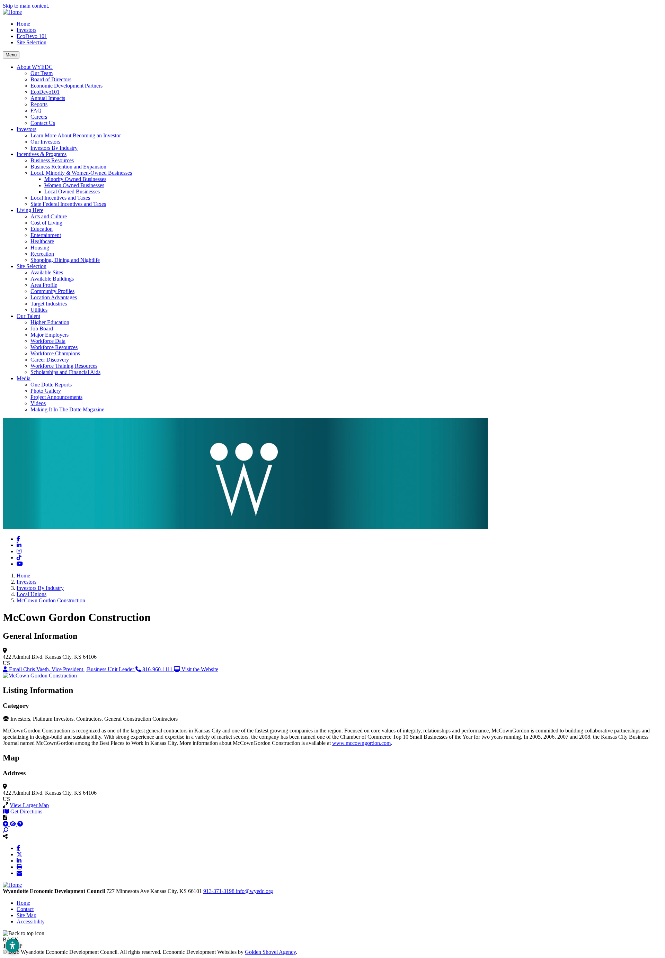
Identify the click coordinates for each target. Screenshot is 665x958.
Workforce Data (47, 341)
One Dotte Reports (51, 384)
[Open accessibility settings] (12, 945)
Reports (38, 104)
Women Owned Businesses (74, 185)
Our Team (41, 73)
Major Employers (49, 335)
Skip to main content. (26, 6)
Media (23, 378)
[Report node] (5, 817)
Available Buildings (52, 279)
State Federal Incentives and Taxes (68, 204)
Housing (39, 247)
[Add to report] (6, 824)
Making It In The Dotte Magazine (67, 409)
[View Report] (13, 824)
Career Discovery (49, 360)
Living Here (30, 210)
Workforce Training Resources (63, 366)
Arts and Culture (48, 216)
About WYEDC (35, 67)
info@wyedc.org (254, 891)
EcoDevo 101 (32, 36)
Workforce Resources (54, 347)
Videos (38, 403)
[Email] (19, 873)
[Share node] (5, 836)
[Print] (19, 866)
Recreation (42, 254)
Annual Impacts (47, 98)
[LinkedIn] (19, 860)
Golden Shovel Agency (270, 952)
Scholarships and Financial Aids (65, 372)
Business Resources (52, 160)
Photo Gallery (45, 391)
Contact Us (42, 123)
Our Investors (45, 142)
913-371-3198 (219, 891)
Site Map (26, 915)
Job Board (41, 328)
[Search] (5, 830)
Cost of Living (46, 223)
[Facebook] (18, 848)
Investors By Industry (54, 148)
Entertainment (45, 235)
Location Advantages (53, 297)
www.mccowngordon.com (361, 743)
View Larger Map (29, 805)
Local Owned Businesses (72, 191)
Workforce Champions (55, 353)
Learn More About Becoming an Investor (75, 135)
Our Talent (28, 316)
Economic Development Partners (66, 86)
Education (41, 229)
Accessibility (31, 921)
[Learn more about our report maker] (20, 824)
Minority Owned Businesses (75, 179)
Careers (38, 117)
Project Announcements (56, 397)
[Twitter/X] (19, 854)
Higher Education (49, 322)
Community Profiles (52, 291)
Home (23, 24)
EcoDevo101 (45, 92)
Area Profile (43, 285)
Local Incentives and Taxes (60, 198)
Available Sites (46, 272)
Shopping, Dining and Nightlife (65, 260)
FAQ (36, 110)
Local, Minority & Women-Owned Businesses (81, 173)
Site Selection (31, 42)
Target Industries (48, 304)
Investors (26, 30)
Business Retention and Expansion (68, 167)
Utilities (38, 310)
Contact (25, 909)
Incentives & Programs (41, 154)
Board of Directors (50, 79)
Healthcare (42, 241)
